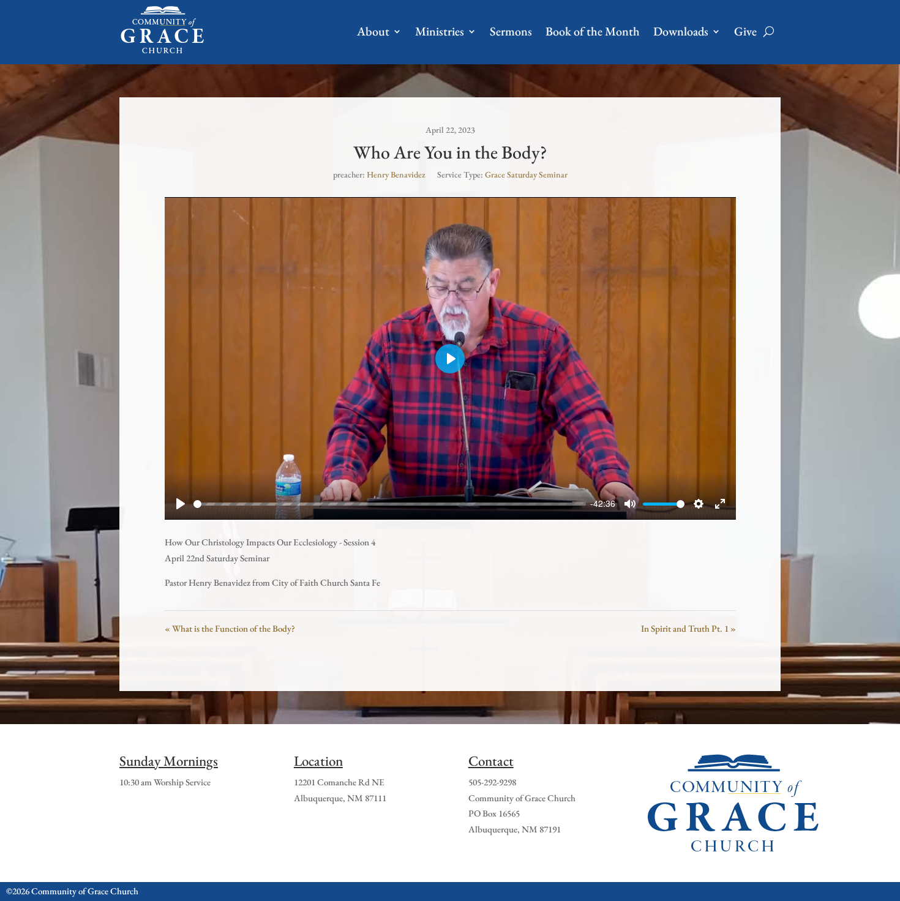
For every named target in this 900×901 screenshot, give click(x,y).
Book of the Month (593, 31)
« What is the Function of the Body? (230, 628)
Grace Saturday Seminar (526, 174)
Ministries (439, 31)
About (373, 31)
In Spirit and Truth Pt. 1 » (688, 628)
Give (745, 31)
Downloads (680, 31)
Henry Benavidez (396, 174)
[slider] (389, 504)
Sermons (511, 31)
